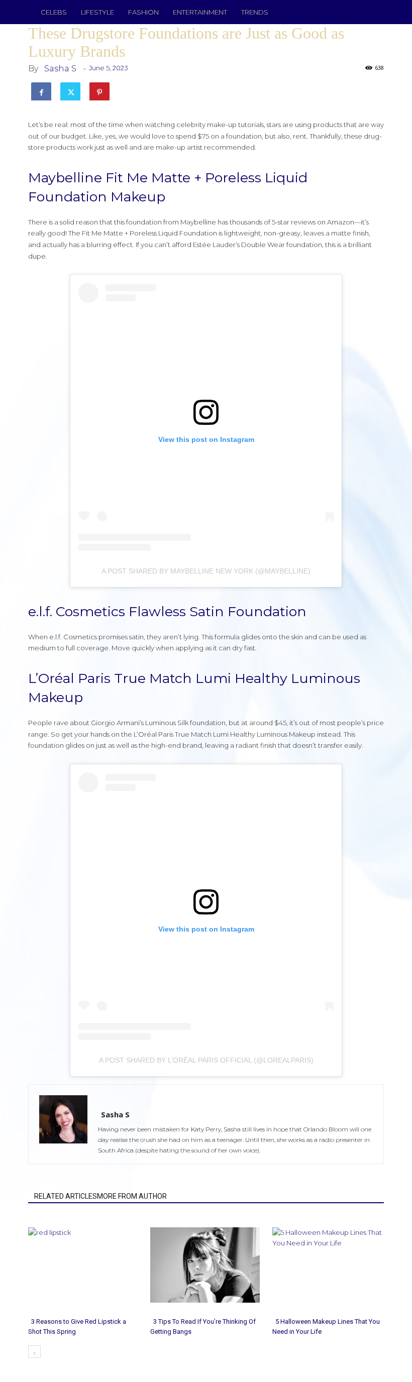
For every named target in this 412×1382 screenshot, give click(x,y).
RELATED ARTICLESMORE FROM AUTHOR (100, 1196)
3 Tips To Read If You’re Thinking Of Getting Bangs (203, 1326)
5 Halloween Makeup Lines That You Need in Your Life (326, 1326)
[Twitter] (70, 90)
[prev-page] (34, 1351)
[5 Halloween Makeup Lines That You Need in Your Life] (328, 1265)
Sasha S (60, 68)
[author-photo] (90, 1100)
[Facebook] (41, 90)
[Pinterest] (99, 90)
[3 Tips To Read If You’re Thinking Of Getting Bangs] (206, 1265)
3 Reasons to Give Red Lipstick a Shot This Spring (77, 1326)
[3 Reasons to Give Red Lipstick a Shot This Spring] (84, 1265)
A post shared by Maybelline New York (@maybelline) (206, 571)
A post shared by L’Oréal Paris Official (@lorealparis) (206, 1060)
